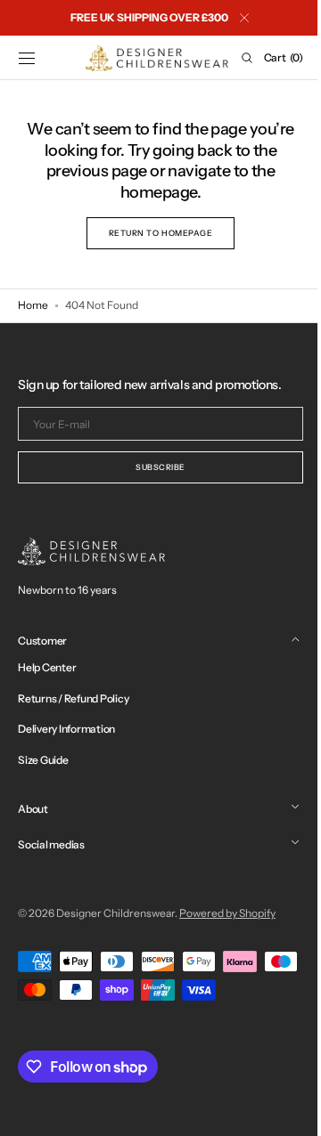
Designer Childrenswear (115, 913)
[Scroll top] (280, 1109)
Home (33, 305)
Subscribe (154, 467)
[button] (26, 57)
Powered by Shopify (227, 913)
